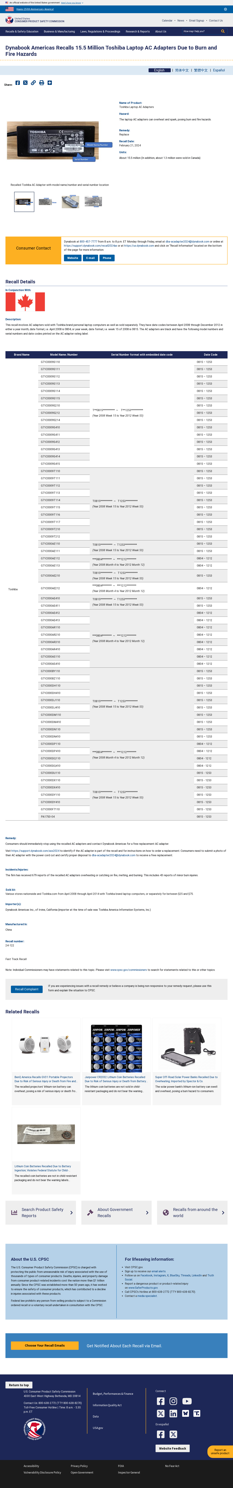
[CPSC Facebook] (162, 1401)
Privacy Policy (79, 1466)
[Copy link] (49, 82)
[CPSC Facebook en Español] (162, 1435)
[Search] (223, 31)
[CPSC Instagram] (174, 1401)
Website (72, 258)
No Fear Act (172, 1466)
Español (219, 70)
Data (96, 1416)
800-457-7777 (88, 241)
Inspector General (129, 1472)
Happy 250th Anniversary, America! (35, 9)
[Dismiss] (225, 9)
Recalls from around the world (195, 1212)
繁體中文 (201, 70)
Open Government (82, 1472)
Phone (107, 258)
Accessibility (31, 1466)
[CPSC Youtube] (188, 1401)
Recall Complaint (26, 989)
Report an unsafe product (220, 1451)
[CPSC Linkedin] (174, 1414)
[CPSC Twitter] (162, 1414)
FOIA (121, 1466)
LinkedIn (197, 1275)
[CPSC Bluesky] (186, 1414)
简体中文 (182, 70)
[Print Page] (42, 82)
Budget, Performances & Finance (113, 1394)
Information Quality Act (107, 1405)
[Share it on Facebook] (17, 82)
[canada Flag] (25, 301)
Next (109, 201)
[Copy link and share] (33, 82)
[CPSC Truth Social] (197, 1414)
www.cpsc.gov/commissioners (128, 970)
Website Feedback (172, 1448)
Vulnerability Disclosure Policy (42, 1472)
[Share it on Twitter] (25, 82)
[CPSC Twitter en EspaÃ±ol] (174, 1435)
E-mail (90, 258)
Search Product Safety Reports (42, 1212)
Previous (9, 201)
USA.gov (98, 1428)
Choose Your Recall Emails (45, 1345)
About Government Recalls (115, 1212)
